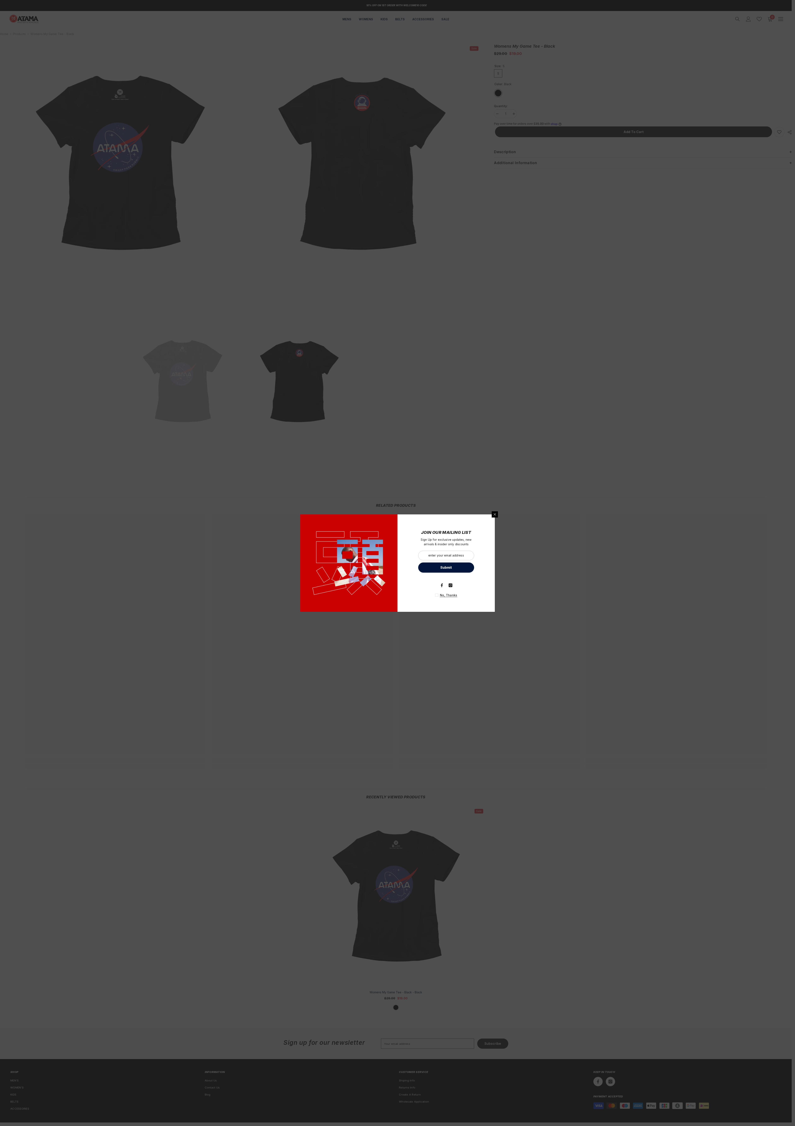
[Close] (495, 514)
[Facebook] (441, 585)
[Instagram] (450, 585)
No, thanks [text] (448, 595)
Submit (446, 567)
